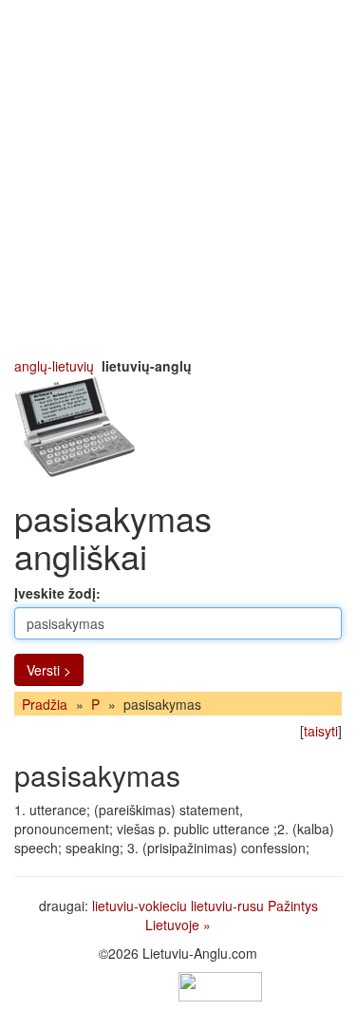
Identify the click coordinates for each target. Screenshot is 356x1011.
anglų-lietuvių (54, 365)
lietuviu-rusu (227, 905)
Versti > (49, 669)
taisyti (321, 730)
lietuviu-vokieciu (139, 905)
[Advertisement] (178, 178)
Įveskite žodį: (57, 592)
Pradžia (44, 704)
